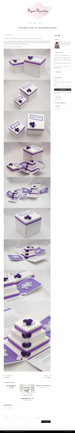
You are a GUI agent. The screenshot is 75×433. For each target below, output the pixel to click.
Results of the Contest (43, 385)
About (66, 431)
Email (55, 84)
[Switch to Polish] (56, 35)
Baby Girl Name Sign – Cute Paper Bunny (62, 57)
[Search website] (45, 23)
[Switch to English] (58, 35)
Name (55, 80)
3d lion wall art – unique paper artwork (62, 55)
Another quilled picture (11, 386)
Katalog (69, 431)
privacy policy (57, 93)
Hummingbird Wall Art (27, 398)
